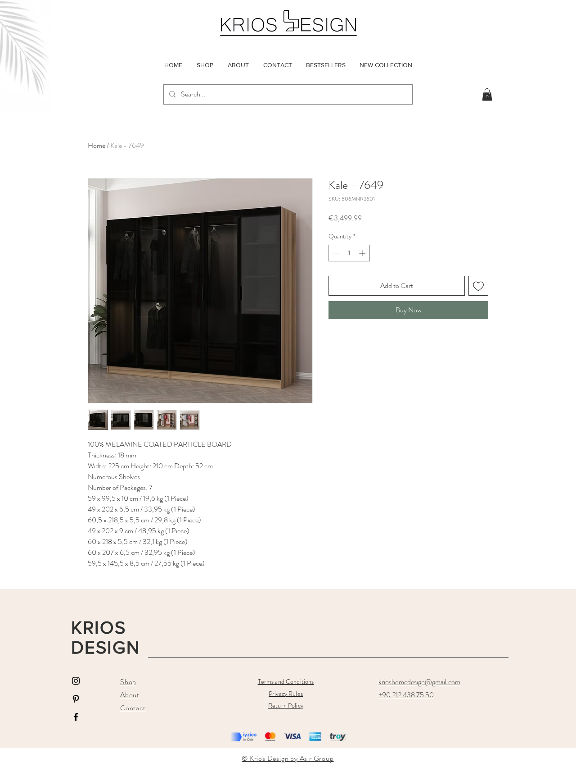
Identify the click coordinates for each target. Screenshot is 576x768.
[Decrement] (335, 253)
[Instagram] (76, 681)
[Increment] (363, 253)
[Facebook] (76, 717)
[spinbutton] (349, 253)
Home (96, 145)
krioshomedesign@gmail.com (419, 682)
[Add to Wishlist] (478, 286)
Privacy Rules (286, 693)
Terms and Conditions (286, 681)
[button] (487, 94)
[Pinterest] (76, 699)
